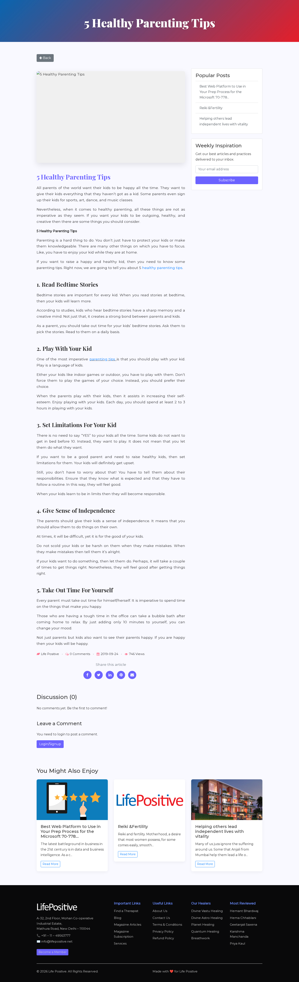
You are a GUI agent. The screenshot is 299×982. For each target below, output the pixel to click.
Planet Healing (202, 924)
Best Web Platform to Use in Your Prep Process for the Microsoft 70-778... (223, 91)
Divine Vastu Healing (207, 911)
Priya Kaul (237, 943)
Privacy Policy (163, 931)
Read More (50, 864)
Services (120, 943)
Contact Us (161, 918)
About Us (160, 911)
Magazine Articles (127, 924)
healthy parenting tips (162, 268)
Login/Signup (50, 744)
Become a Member (52, 952)
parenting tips (103, 359)
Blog (117, 918)
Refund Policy (163, 938)
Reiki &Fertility (211, 108)
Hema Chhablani (243, 918)
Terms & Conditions (167, 924)
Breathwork (200, 938)
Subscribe (227, 180)
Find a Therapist (126, 911)
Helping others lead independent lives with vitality (224, 121)
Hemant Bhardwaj (244, 911)
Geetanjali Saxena (243, 924)
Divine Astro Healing (207, 918)
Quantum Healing (205, 931)
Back (46, 58)
